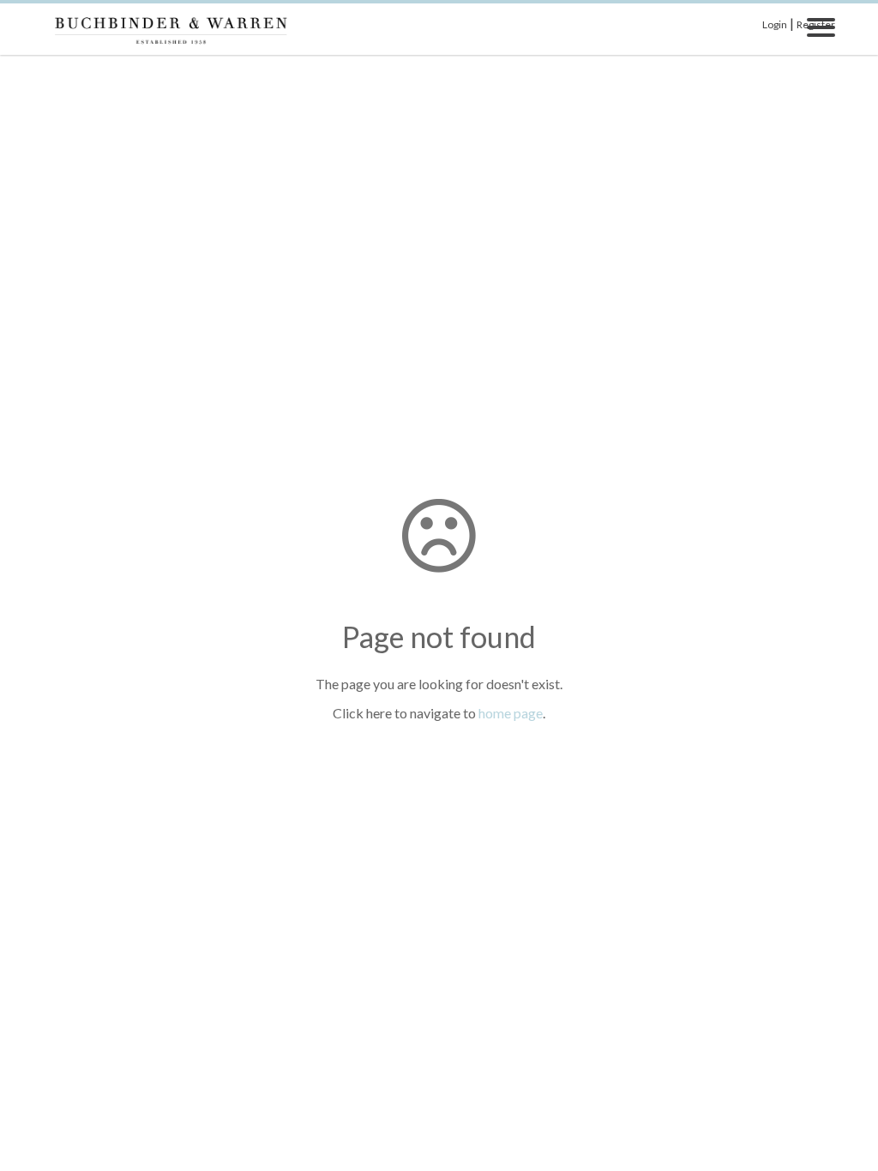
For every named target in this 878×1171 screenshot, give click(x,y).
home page (510, 713)
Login (774, 24)
